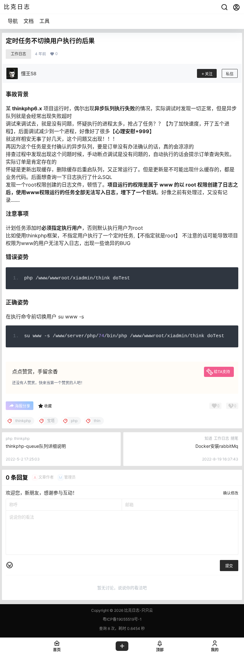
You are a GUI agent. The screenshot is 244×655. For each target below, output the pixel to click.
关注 (209, 74)
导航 (13, 21)
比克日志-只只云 (138, 610)
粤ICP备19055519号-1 (122, 619)
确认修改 (230, 493)
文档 (29, 21)
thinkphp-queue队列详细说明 (36, 446)
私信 (230, 74)
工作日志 (18, 53)
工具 (44, 21)
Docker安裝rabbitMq (216, 446)
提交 (229, 565)
